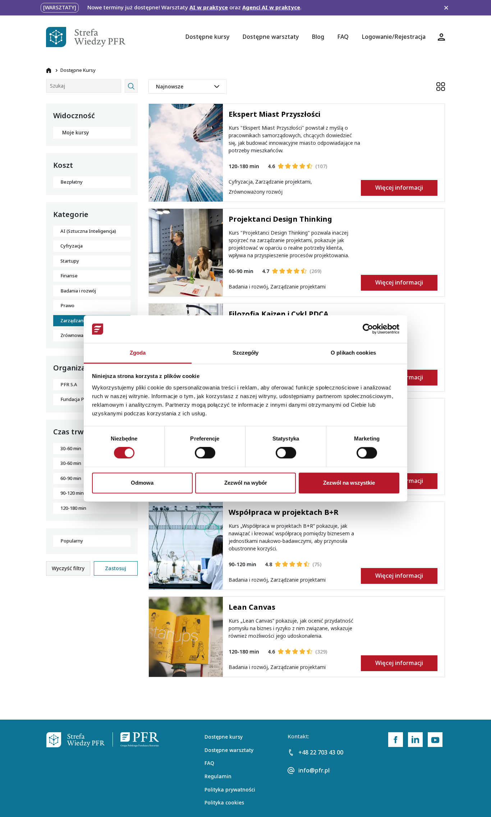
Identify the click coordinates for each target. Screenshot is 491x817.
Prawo (67, 305)
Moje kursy (75, 132)
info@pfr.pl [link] (314, 770)
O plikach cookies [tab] (353, 353)
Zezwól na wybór (245, 483)
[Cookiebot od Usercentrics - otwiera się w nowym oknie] (367, 329)
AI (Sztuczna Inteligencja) (88, 231)
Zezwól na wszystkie (349, 483)
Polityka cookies (224, 802)
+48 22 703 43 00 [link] (320, 752)
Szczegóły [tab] (246, 353)
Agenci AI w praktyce (271, 7)
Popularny (71, 540)
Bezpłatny (71, 182)
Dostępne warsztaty (229, 750)
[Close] (446, 7)
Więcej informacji (399, 188)
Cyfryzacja (71, 246)
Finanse (69, 275)
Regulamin (218, 776)
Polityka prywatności (230, 789)
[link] (395, 739)
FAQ (209, 763)
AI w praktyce (208, 7)
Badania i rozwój (78, 290)
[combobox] (187, 86)
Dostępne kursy (224, 736)
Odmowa (142, 483)
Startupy (69, 261)
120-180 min (73, 508)
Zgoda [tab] (138, 353)
